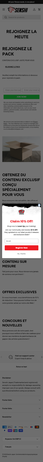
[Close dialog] (39, 205)
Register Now (21, 248)
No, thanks (21, 254)
